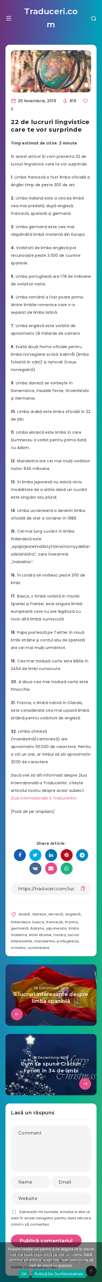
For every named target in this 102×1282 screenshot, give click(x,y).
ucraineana (38, 947)
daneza (39, 914)
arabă (24, 914)
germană (19, 928)
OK (24, 1274)
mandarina (44, 941)
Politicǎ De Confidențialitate (59, 1274)
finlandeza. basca (27, 922)
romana (18, 947)
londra (60, 934)
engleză (73, 914)
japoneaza (56, 928)
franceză (54, 922)
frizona (71, 922)
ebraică (55, 914)
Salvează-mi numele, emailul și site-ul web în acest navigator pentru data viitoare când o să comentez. (51, 1218)
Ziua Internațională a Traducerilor (43, 798)
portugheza (68, 941)
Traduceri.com (51, 17)
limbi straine (40, 934)
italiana (37, 928)
